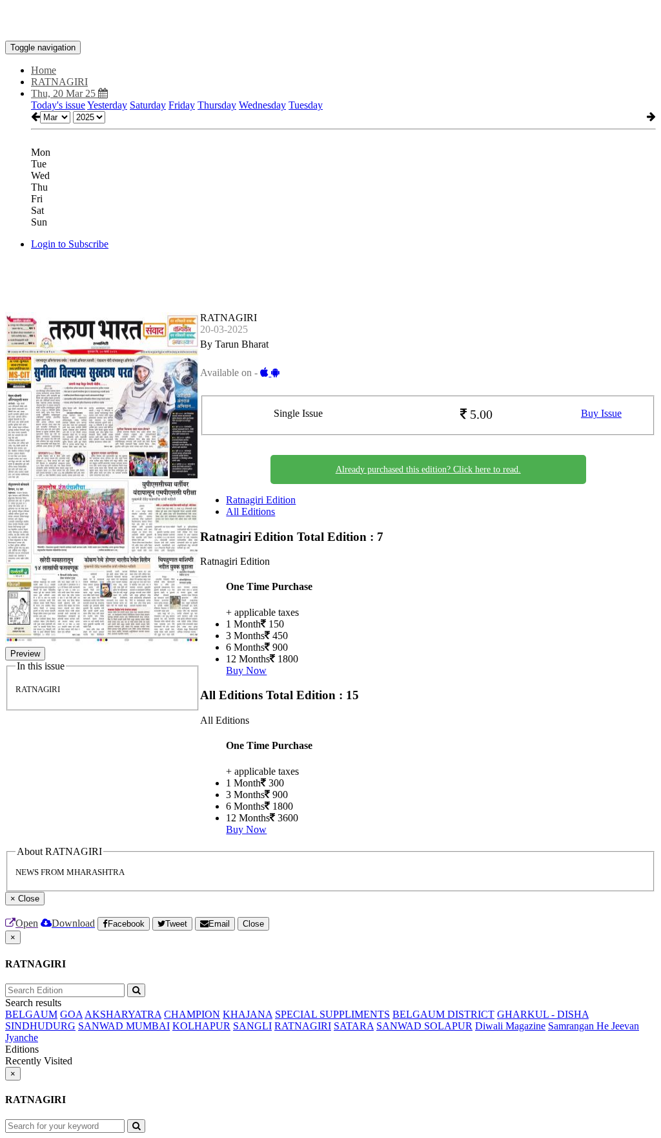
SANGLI (252, 1025)
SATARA (354, 1025)
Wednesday (262, 105)
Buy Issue (601, 413)
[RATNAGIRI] (330, 21)
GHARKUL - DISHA (543, 1014)
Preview (25, 654)
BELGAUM (31, 1014)
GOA (71, 1014)
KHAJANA (247, 1014)
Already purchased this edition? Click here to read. (428, 469)
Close (253, 924)
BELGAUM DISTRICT (443, 1014)
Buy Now (246, 670)
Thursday (217, 105)
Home (43, 70)
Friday (181, 105)
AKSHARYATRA (123, 1014)
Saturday (148, 105)
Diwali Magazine (510, 1025)
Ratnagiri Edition (261, 499)
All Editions (250, 511)
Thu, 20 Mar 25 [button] (64, 93)
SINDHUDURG (40, 1025)
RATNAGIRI (302, 1025)
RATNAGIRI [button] (59, 81)
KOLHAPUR (201, 1025)
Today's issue (58, 105)
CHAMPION (192, 1014)
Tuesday (306, 105)
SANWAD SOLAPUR (424, 1025)
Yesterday (107, 105)
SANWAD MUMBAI (124, 1025)
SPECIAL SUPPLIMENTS (332, 1014)
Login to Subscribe (69, 243)
